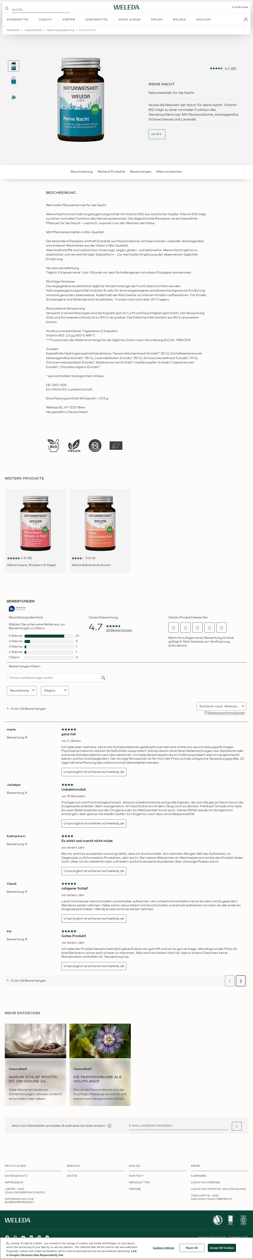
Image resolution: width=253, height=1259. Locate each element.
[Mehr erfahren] (53, 445)
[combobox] (157, 134)
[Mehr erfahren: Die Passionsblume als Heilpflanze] (100, 1065)
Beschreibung (82, 172)
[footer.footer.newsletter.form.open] (237, 1126)
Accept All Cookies (222, 1247)
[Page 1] (13, 66)
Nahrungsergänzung (60, 30)
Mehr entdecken (169, 172)
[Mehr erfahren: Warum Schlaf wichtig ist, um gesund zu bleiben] (35, 1065)
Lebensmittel (33, 30)
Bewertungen (141, 172)
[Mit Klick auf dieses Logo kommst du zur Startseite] (126, 7)
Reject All (192, 1247)
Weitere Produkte (111, 172)
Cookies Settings (163, 1247)
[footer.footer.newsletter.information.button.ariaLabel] (109, 1126)
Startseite (13, 30)
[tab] (13, 66)
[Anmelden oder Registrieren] (245, 19)
